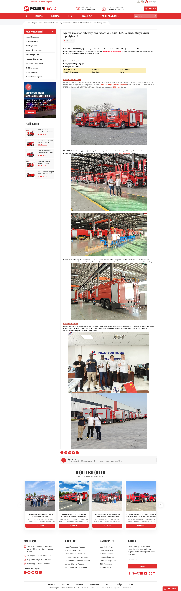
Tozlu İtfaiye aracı (32, 55)
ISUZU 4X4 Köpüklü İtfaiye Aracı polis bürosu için (46, 131)
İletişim (119, 584)
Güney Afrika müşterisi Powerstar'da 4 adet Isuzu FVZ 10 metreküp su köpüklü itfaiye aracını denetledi (74, 515)
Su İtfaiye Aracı (31, 46)
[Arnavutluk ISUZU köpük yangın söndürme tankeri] (31, 144)
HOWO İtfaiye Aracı (33, 41)
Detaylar (40, 526)
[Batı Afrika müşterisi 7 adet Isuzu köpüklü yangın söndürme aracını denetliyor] (107, 496)
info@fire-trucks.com (115, 9)
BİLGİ (70, 16)
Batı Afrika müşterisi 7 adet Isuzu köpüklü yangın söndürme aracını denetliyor (107, 515)
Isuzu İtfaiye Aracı (32, 37)
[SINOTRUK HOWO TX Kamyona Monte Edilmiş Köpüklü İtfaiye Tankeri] (31, 154)
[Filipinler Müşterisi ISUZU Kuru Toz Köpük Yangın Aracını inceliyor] (40, 496)
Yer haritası (91, 588)
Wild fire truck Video (73, 550)
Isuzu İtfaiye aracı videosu (75, 547)
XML (98, 588)
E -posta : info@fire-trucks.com (39, 560)
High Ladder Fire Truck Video (76, 567)
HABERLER (55, 16)
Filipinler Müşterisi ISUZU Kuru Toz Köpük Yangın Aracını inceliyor (40, 515)
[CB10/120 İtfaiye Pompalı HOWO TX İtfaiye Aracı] (31, 175)
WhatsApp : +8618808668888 (38, 564)
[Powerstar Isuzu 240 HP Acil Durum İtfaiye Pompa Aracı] (31, 164)
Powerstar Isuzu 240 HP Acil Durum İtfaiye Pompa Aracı (45, 162)
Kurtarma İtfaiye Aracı (34, 64)
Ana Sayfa (51, 584)
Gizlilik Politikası (107, 588)
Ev (26, 16)
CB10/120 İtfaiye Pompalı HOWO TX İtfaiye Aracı (46, 173)
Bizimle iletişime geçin (108, 16)
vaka (108, 584)
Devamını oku (42, 134)
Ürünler (38, 16)
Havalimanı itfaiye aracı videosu (77, 560)
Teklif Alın (151, 9)
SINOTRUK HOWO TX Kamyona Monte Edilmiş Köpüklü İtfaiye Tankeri (45, 152)
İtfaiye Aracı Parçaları (34, 77)
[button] (20, 505)
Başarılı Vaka (87, 16)
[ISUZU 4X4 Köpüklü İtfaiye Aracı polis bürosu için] (31, 133)
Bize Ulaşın (31, 112)
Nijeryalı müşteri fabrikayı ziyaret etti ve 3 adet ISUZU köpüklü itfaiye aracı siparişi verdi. (140, 515)
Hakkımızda (94, 584)
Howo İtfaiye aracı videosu (75, 554)
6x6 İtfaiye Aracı (32, 72)
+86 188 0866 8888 (88, 9)
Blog (131, 584)
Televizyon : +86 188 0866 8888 (39, 556)
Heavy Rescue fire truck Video (76, 557)
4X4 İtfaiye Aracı (32, 68)
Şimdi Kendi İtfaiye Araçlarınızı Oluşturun (37, 94)
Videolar (79, 584)
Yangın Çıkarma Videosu (74, 564)
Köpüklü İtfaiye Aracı (33, 50)
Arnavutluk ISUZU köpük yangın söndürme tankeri (45, 141)
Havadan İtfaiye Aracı (34, 59)
